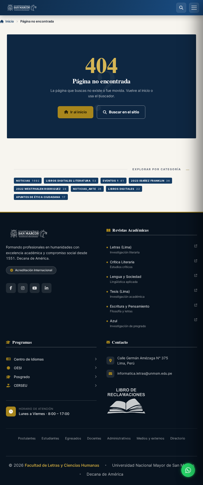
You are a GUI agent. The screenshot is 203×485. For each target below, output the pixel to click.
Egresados (73, 438)
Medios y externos (150, 438)
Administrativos (119, 438)
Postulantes (27, 438)
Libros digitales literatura (71, 180)
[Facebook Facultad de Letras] (11, 288)
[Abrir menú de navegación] (194, 8)
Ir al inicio (78, 112)
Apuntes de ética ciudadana (41, 196)
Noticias (27, 180)
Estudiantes (50, 438)
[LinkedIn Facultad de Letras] (46, 288)
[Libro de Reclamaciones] (151, 401)
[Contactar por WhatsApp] (188, 470)
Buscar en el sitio (124, 112)
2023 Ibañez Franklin (150, 180)
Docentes (94, 438)
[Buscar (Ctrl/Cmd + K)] (181, 8)
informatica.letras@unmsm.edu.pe (144, 373)
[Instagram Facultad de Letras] (23, 288)
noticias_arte (87, 188)
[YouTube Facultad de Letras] (35, 288)
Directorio (177, 438)
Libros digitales (124, 188)
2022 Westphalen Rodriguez (41, 188)
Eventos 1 (113, 180)
